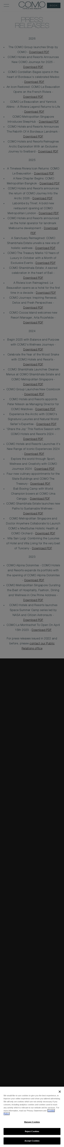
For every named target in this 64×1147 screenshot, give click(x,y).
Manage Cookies (32, 1122)
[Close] (60, 1092)
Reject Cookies (32, 1131)
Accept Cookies (32, 1141)
